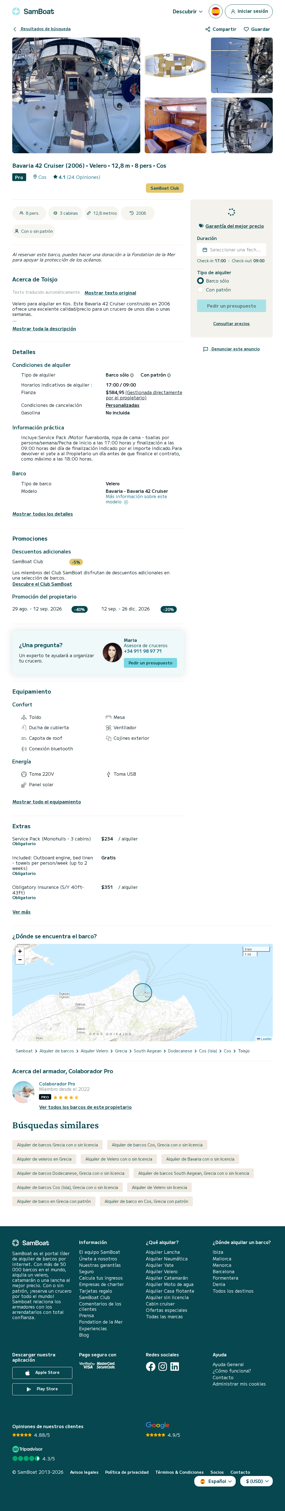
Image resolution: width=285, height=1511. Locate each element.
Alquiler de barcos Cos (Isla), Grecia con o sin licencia (67, 1187)
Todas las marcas (164, 1316)
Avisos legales (84, 1472)
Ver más (22, 912)
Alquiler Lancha (163, 1252)
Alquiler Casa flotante (170, 1291)
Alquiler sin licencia (167, 1297)
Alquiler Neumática (167, 1258)
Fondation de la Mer (101, 1321)
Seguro (86, 1271)
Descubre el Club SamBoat (42, 584)
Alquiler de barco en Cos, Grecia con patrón (146, 1201)
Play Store (47, 1389)
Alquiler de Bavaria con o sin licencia (200, 1159)
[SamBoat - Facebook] (151, 1366)
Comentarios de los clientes (100, 1306)
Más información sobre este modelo (136, 499)
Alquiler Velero (162, 1271)
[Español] (216, 11)
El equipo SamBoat (99, 1252)
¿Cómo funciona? (232, 1370)
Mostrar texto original (110, 293)
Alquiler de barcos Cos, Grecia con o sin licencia (157, 1145)
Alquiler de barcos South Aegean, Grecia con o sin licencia (193, 1173)
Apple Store (47, 1372)
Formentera (225, 1277)
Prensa (86, 1315)
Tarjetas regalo (95, 1291)
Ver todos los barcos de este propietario (85, 1107)
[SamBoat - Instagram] (163, 1366)
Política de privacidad (127, 1472)
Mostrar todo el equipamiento (47, 802)
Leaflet (265, 1038)
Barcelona (223, 1271)
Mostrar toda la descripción (44, 328)
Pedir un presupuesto (150, 663)
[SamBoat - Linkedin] (175, 1366)
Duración (207, 238)
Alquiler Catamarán (167, 1277)
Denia (219, 1284)
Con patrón (218, 289)
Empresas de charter (101, 1284)
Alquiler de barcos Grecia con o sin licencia (57, 1145)
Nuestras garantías (100, 1265)
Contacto (223, 1377)
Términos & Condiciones (179, 1472)
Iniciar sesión (252, 10)
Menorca (222, 1265)
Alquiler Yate (160, 1265)
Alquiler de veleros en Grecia (44, 1159)
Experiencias (93, 1328)
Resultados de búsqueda (45, 28)
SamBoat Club (165, 188)
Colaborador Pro (57, 1083)
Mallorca (222, 1258)
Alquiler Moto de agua (169, 1284)
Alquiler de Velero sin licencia (159, 1187)
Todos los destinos (233, 1291)
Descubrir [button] (185, 11)
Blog (84, 1334)
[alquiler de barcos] (33, 11)
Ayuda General (228, 1364)
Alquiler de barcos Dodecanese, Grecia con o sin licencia (70, 1173)
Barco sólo (217, 280)
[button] (20, 951)
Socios (217, 1472)
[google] (157, 1425)
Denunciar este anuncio (235, 349)
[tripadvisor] (28, 1449)
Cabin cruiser (160, 1303)
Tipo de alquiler (214, 272)
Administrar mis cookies (239, 1383)
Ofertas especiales (166, 1310)
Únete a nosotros (98, 1258)
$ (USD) (254, 1481)
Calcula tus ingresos (101, 1277)
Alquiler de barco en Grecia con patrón (54, 1201)
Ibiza (218, 1252)
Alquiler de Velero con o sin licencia (118, 1159)
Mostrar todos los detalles (43, 514)
